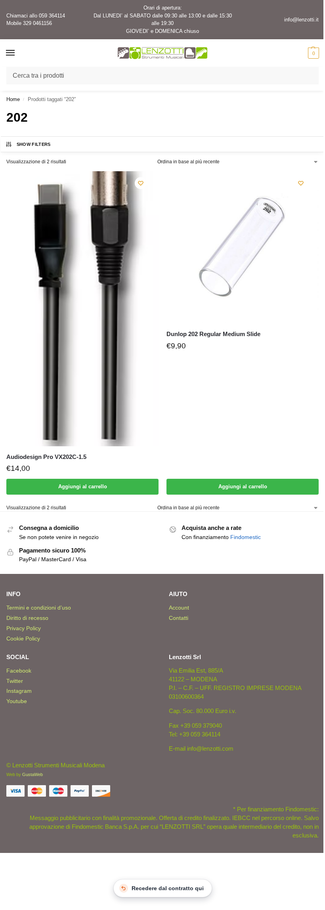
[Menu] (18, 53)
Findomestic (245, 537)
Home (13, 99)
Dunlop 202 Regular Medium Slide (213, 334)
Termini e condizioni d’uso (38, 607)
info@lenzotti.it (301, 20)
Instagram (19, 691)
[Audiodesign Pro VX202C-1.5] (82, 308)
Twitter (14, 681)
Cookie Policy (23, 638)
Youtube (16, 701)
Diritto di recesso (27, 618)
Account (179, 607)
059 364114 (52, 16)
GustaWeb (32, 774)
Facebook (18, 670)
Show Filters (34, 144)
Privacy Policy (23, 628)
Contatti (178, 618)
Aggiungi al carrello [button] (82, 486)
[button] (312, 53)
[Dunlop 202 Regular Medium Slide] (242, 247)
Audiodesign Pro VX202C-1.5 (46, 456)
